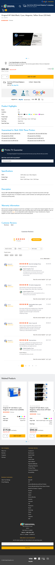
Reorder (30, 457)
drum (20, 255)
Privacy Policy (31, 468)
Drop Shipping (5, 482)
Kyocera (30, 499)
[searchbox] (9, 249)
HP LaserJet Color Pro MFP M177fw (36, 140)
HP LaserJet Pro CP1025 (7, 136)
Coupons (4, 455)
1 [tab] (26, 58)
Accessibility (31, 472)
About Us (4, 450)
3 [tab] (28, 58)
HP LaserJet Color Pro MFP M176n (10, 140)
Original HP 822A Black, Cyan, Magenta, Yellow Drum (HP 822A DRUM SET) (40, 409)
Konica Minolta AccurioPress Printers (37, 484)
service (11, 255)
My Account (31, 453)
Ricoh (29, 508)
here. (14, 212)
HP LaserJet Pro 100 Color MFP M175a (11, 133)
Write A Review (36, 239)
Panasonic (30, 505)
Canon (29, 492)
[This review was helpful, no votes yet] (46, 279)
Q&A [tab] (12, 225)
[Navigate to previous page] (19, 366)
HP (29, 482)
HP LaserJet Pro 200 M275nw (9, 138)
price (16, 255)
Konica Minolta (32, 497)
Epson (29, 495)
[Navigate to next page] (36, 366)
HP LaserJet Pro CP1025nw (34, 136)
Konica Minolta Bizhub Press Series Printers (39, 486)
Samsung (30, 510)
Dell (29, 518)
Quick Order (31, 455)
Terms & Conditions (33, 470)
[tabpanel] (27, 39)
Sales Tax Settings (6, 480)
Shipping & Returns (33, 466)
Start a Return (31, 461)
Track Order (31, 459)
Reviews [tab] (6, 225)
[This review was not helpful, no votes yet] (49, 279)
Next (53, 410)
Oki (29, 503)
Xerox (29, 514)
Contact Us (31, 450)
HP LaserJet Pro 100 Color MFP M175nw (37, 133)
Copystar (30, 516)
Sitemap (4, 457)
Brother (30, 490)
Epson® (30, 480)
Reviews (4, 453)
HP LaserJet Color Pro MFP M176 (36, 138)
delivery (6, 255)
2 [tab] (27, 58)
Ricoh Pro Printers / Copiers (35, 488)
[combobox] (23, 248)
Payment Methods (32, 463)
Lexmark (30, 501)
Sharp (29, 512)
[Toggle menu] (2, 6)
